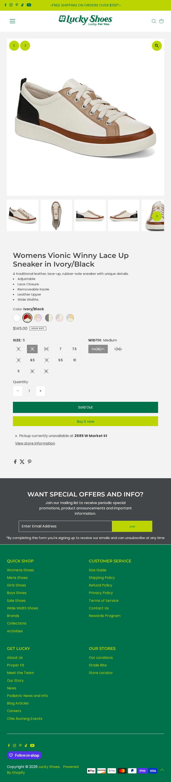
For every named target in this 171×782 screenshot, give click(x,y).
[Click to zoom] (157, 46)
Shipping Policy (102, 577)
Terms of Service (103, 600)
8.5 (32, 360)
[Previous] (51, 5)
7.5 (74, 349)
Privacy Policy (101, 592)
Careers (14, 710)
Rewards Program (104, 615)
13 (48, 372)
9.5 (60, 360)
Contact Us (99, 608)
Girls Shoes (16, 585)
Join (132, 526)
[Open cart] (161, 21)
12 (34, 372)
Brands (13, 615)
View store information (35, 443)
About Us (15, 657)
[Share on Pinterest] (29, 462)
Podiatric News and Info (27, 695)
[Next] (120, 5)
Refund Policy (100, 585)
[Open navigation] (25, 21)
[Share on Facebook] (15, 462)
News (11, 688)
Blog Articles (18, 703)
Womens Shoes (20, 570)
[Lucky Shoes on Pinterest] (16, 5)
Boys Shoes (16, 592)
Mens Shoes (17, 577)
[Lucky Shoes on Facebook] (6, 5)
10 (74, 360)
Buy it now (85, 421)
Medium (100, 350)
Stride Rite (98, 665)
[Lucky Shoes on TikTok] (22, 5)
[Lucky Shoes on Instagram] (11, 5)
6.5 (48, 350)
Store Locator (101, 672)
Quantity (20, 381)
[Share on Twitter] (23, 462)
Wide (120, 350)
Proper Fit (15, 665)
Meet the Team (20, 672)
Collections (16, 623)
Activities (15, 631)
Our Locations (101, 657)
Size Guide (97, 570)
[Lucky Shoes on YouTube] (29, 5)
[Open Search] (154, 21)
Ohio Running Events (24, 718)
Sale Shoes (16, 600)
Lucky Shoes (49, 766)
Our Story (15, 680)
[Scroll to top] (162, 769)
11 (18, 371)
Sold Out (85, 407)
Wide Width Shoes (22, 608)
